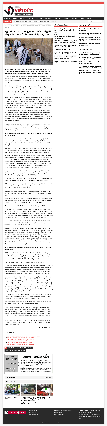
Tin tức (15, 18)
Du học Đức (58, 18)
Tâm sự (82, 18)
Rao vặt (17, 3)
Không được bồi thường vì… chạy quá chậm (65, 62)
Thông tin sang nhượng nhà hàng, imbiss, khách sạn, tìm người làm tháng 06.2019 (64, 36)
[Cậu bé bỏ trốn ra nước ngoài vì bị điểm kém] (45, 395)
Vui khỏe (66, 18)
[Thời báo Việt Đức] (19, 10)
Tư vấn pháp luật (84, 25)
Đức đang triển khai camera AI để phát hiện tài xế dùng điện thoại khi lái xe (90, 72)
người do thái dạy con (26, 347)
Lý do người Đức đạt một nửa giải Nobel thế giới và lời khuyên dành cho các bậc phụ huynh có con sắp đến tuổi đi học (28, 400)
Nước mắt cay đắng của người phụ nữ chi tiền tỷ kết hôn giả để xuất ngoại (65, 30)
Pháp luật (23, 18)
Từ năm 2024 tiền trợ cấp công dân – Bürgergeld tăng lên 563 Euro (65, 46)
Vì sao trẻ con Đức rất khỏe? (11, 398)
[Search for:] (95, 21)
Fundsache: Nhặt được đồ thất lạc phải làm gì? (89, 29)
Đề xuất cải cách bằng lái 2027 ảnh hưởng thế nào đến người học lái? (89, 53)
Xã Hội (31, 18)
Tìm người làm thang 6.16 (62, 49)
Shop (5, 3)
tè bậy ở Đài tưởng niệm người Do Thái (15, 350)
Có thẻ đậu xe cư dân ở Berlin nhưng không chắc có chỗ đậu (90, 62)
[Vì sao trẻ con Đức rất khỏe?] (12, 395)
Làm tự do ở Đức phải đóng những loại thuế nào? (89, 44)
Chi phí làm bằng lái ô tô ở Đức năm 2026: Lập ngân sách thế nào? (90, 58)
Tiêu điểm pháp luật (85, 49)
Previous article (11, 377)
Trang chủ (7, 18)
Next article (47, 377)
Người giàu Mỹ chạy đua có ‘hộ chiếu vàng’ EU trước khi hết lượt (65, 53)
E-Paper (10, 3)
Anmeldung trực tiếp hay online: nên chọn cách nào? (90, 34)
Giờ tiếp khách (25, 3)
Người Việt (39, 18)
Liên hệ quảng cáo (35, 3)
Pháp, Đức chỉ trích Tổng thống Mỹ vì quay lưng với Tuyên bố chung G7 (65, 41)
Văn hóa (74, 18)
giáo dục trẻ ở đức (13, 347)
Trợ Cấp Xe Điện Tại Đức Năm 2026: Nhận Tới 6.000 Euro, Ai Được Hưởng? (90, 67)
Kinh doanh (48, 18)
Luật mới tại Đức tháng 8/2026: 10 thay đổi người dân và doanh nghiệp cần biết (90, 39)
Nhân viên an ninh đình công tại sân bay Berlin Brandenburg (65, 57)
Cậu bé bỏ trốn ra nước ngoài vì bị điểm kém (44, 398)
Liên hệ (89, 18)
